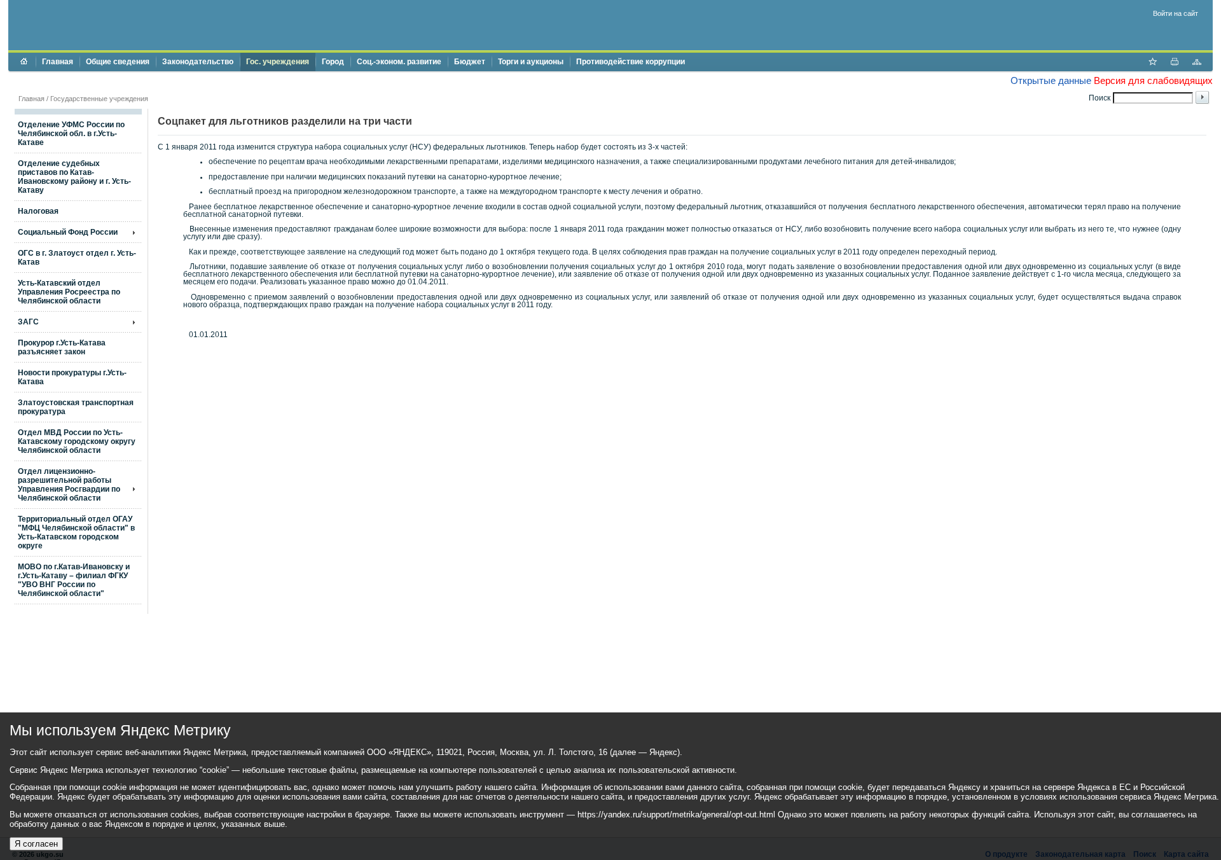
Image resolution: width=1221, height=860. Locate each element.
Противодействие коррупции (630, 61)
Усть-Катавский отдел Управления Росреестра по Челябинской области (69, 292)
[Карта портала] (1196, 63)
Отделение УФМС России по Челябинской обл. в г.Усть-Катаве (71, 133)
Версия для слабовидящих (1153, 80)
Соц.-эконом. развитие (399, 61)
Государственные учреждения (99, 98)
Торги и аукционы (530, 61)
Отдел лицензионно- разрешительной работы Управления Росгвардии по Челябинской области (69, 485)
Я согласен (36, 844)
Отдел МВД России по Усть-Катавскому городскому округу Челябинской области (76, 441)
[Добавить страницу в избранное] (1152, 63)
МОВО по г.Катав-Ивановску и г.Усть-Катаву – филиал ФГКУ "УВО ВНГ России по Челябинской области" (74, 580)
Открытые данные (1051, 80)
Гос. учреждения (277, 61)
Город (333, 61)
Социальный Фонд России (68, 232)
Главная (57, 61)
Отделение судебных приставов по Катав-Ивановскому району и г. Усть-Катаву (74, 177)
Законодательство (197, 61)
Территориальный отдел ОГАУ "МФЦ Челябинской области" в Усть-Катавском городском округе (76, 532)
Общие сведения (117, 61)
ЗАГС (28, 321)
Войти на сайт (1175, 13)
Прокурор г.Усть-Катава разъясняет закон (62, 347)
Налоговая (38, 211)
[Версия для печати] (1174, 63)
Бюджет (469, 61)
